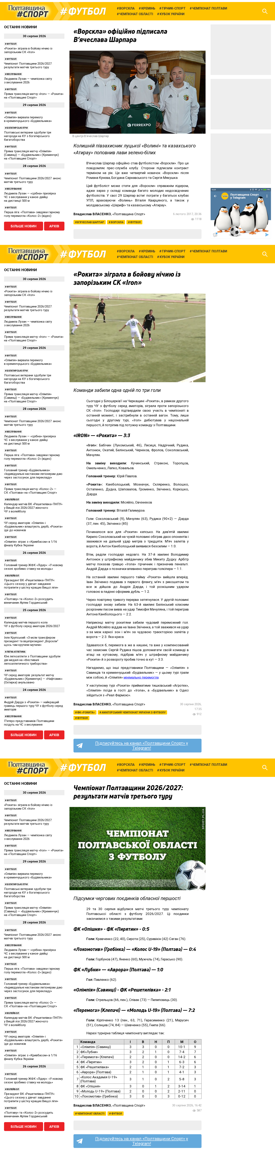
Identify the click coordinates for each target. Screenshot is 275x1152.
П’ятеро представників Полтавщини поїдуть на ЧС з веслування (29, 722)
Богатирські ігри (17, 128)
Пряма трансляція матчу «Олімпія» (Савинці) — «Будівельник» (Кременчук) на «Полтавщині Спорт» (31, 154)
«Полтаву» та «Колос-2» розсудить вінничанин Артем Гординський (28, 600)
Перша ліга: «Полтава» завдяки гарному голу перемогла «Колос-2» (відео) (32, 214)
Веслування (14, 74)
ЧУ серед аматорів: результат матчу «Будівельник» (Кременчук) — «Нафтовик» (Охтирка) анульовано (33, 678)
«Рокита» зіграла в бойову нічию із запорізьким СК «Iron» (28, 50)
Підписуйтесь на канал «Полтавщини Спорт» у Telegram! (141, 745)
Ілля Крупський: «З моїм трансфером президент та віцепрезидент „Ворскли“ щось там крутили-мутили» (31, 641)
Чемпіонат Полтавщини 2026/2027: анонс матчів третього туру (32, 180)
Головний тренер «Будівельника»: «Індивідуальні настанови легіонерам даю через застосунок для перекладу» (33, 473)
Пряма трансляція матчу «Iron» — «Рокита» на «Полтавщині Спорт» (33, 95)
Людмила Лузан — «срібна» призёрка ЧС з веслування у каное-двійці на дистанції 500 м (30, 197)
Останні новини (20, 27)
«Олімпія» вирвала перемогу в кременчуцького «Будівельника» (28, 119)
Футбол (87, 11)
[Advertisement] (241, 49)
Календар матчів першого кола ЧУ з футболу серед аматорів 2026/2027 (32, 624)
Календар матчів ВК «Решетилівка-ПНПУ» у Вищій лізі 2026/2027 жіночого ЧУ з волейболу (33, 507)
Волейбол (13, 499)
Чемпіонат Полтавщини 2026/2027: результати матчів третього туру (28, 65)
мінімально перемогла (141, 677)
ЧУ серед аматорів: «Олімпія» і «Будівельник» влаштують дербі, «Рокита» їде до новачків (33, 526)
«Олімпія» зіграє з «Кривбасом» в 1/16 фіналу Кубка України (30, 543)
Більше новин (23, 226)
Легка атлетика (16, 651)
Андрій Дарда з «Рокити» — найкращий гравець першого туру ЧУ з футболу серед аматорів (33, 705)
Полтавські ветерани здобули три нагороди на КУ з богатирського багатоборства (27, 136)
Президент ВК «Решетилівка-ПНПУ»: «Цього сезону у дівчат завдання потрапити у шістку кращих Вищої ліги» (31, 583)
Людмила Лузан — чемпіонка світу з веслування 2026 (28, 80)
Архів (54, 226)
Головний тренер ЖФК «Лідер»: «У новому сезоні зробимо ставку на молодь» (33, 567)
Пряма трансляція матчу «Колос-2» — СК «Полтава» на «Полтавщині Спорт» (30, 490)
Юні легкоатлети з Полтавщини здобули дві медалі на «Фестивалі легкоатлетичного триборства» (32, 660)
